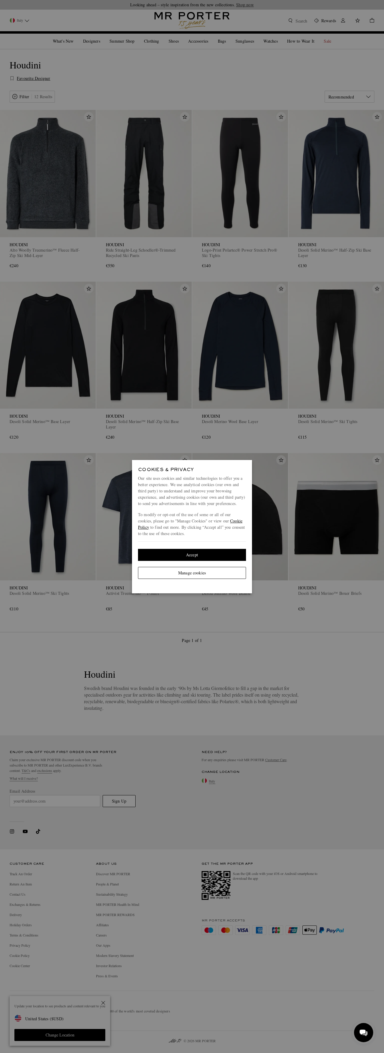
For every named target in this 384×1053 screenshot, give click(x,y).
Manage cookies (192, 573)
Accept (192, 555)
